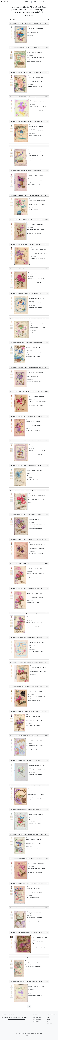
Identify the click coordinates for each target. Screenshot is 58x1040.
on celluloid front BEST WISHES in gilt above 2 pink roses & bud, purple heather (29, 72)
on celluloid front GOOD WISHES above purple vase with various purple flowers (29, 416)
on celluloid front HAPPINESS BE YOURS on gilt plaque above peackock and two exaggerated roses (34, 735)
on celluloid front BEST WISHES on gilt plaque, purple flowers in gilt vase (28, 170)
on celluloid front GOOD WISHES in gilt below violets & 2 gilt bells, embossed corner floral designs (33, 514)
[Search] (41, 2)
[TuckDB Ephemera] (7, 2)
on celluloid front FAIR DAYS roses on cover (21, 268)
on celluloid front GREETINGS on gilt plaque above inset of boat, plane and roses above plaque (33, 662)
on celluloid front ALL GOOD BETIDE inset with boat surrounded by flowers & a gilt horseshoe (32, 23)
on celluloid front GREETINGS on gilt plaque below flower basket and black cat (29, 686)
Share (48, 19)
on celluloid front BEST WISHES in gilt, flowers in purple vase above (26, 96)
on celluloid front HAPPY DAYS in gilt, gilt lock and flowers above (26, 760)
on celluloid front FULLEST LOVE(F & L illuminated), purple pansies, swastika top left (30, 367)
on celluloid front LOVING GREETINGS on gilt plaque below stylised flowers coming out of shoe (33, 858)
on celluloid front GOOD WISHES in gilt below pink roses (24, 490)
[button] (28, 2)
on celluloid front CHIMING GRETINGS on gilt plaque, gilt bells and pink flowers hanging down (33, 219)
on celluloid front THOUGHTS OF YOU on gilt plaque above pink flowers (27, 1030)
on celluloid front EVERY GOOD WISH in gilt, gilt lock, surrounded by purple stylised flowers (32, 244)
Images (13, 19)
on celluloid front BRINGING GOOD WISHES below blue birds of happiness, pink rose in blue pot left (34, 195)
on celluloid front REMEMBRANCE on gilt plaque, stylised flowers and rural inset (29, 932)
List (19, 19)
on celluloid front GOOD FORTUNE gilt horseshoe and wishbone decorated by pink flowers (32, 391)
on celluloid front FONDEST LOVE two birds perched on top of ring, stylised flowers (30, 293)
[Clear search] (54, 2)
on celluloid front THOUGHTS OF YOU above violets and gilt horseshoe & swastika (30, 981)
